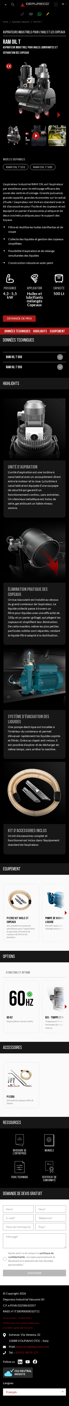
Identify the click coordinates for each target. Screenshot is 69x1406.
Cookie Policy (25, 1318)
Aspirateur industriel (20, 22)
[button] (58, 114)
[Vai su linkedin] (20, 1361)
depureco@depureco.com (32, 1346)
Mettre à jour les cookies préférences (21, 1323)
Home (5, 22)
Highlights (40, 331)
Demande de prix (19, 318)
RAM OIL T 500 (42, 167)
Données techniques (17, 331)
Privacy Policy (10, 1318)
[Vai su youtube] (27, 1362)
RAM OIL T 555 (15, 167)
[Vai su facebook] (35, 1361)
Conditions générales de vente (18, 1327)
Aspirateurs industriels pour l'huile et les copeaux (34, 32)
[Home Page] (35, 4)
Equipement (57, 331)
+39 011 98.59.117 (26, 1352)
